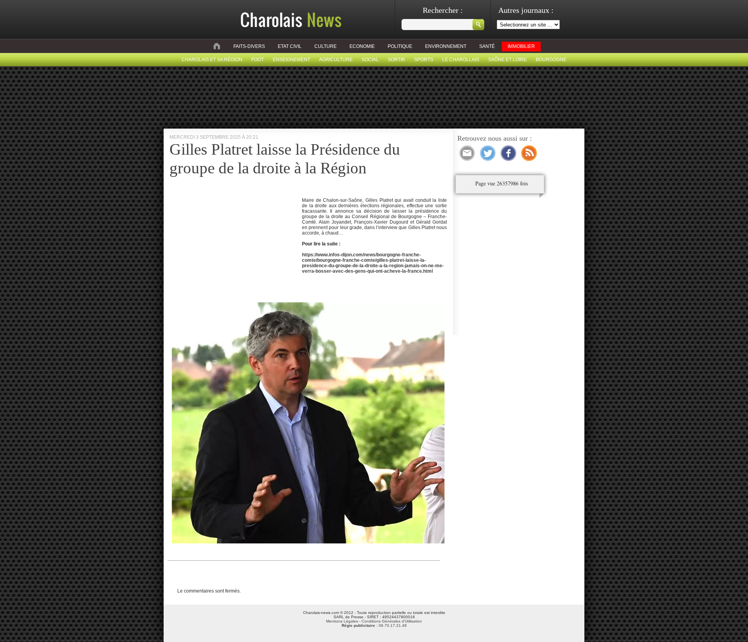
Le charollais (460, 59)
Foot (257, 59)
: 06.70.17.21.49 (374, 625)
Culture (325, 46)
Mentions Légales (342, 621)
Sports (423, 59)
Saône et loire (507, 59)
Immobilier (521, 46)
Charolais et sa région (212, 59)
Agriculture (336, 59)
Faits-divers (249, 46)
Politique (400, 46)
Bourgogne (551, 59)
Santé (487, 46)
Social (370, 59)
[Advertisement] (234, 246)
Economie (362, 46)
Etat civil (290, 46)
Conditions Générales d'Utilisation (392, 621)
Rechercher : (443, 10)
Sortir (396, 59)
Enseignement (291, 59)
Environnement (445, 46)
